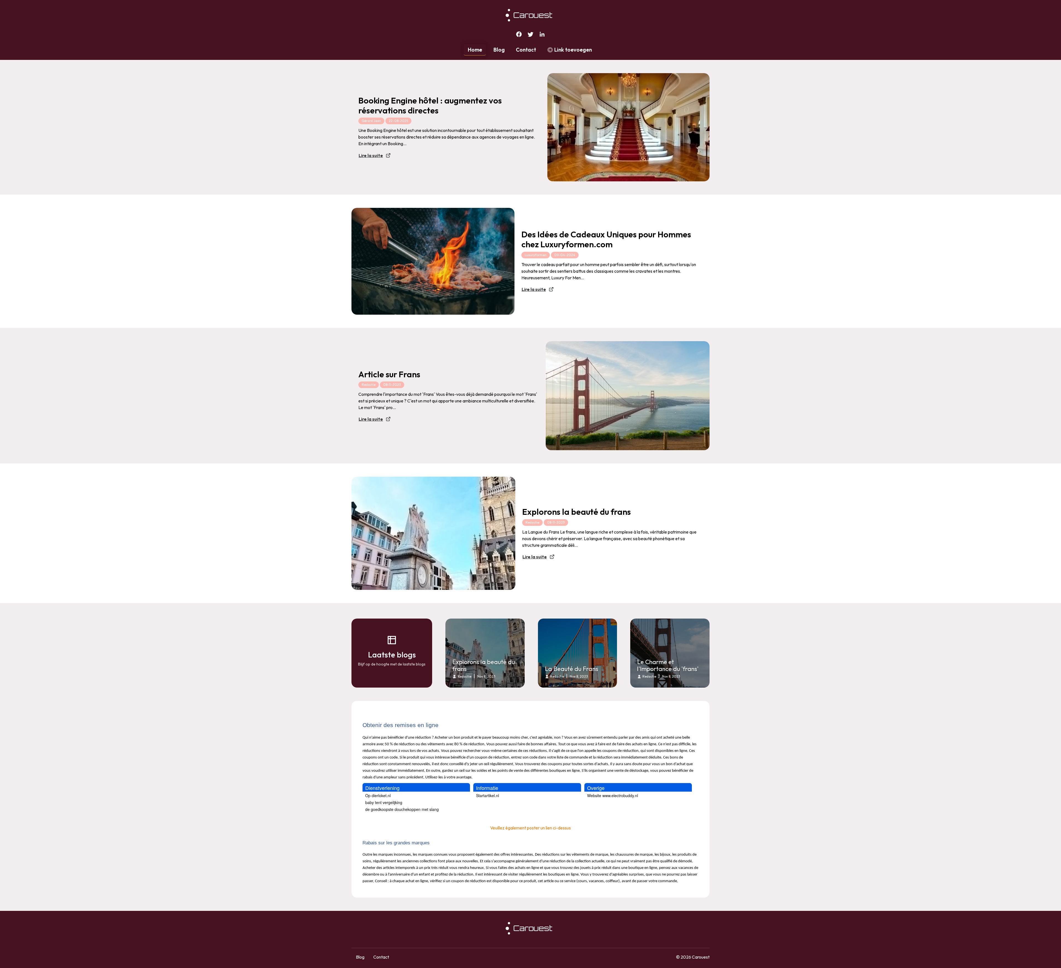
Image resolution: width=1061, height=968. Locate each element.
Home (475, 49)
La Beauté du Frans (571, 669)
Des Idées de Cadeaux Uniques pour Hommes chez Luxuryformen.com (606, 239)
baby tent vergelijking (383, 802)
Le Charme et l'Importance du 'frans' (667, 666)
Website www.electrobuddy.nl (612, 795)
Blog (499, 49)
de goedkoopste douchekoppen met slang (402, 809)
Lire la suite (371, 155)
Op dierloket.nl (378, 795)
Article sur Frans (389, 374)
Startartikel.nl (487, 795)
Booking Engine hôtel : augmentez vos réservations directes (430, 105)
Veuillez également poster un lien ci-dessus (530, 828)
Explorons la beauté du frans (576, 512)
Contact (526, 49)
